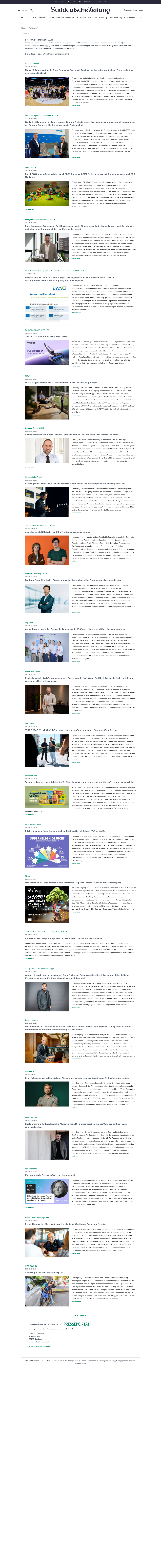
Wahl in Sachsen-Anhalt (67, 18)
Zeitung (63, 2)
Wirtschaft (92, 18)
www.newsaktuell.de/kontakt (40, 1346)
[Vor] (142, 18)
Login (141, 10)
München (131, 18)
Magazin (71, 2)
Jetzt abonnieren (130, 10)
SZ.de (54, 2)
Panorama (113, 18)
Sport (122, 18)
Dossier (87, 2)
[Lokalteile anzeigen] (137, 18)
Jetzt (79, 2)
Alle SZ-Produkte (99, 2)
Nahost (41, 18)
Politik (83, 18)
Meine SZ (22, 18)
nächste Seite (85, 1316)
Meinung (103, 18)
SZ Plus (32, 18)
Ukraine (50, 18)
